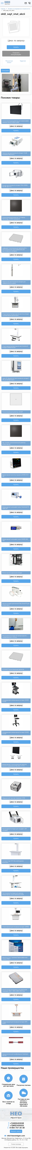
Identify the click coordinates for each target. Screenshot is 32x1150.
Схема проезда (16, 1144)
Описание (5, 71)
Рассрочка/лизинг (9, 61)
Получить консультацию (16, 53)
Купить (16, 47)
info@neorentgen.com (16, 1136)
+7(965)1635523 (16, 1125)
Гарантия (23, 61)
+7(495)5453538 (16, 1123)
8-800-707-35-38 (17, 1128)
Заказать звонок (16, 1131)
